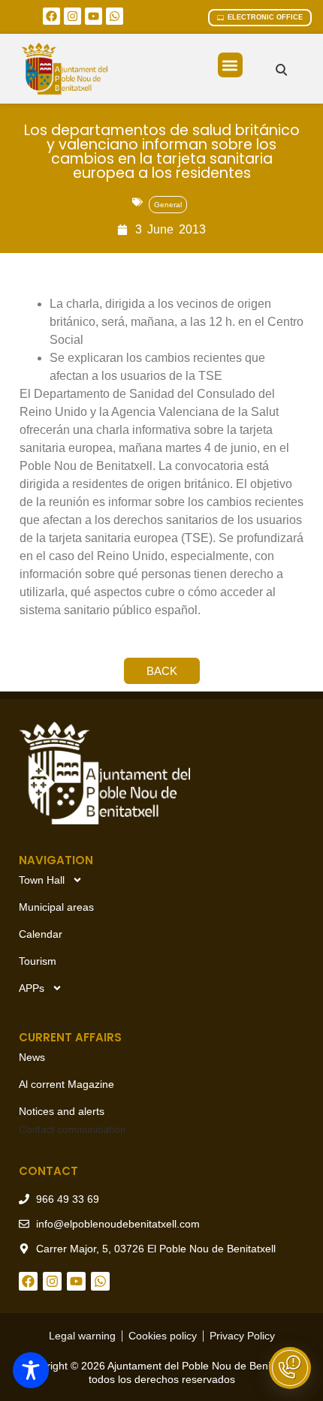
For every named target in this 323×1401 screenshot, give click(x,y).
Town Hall (42, 880)
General (168, 204)
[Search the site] (281, 69)
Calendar (40, 934)
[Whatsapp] (114, 16)
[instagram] (72, 16)
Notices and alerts (61, 1111)
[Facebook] (51, 16)
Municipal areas (56, 907)
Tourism (37, 961)
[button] (230, 65)
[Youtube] (93, 16)
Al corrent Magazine (66, 1084)
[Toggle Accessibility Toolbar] (30, 1370)
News (32, 1057)
